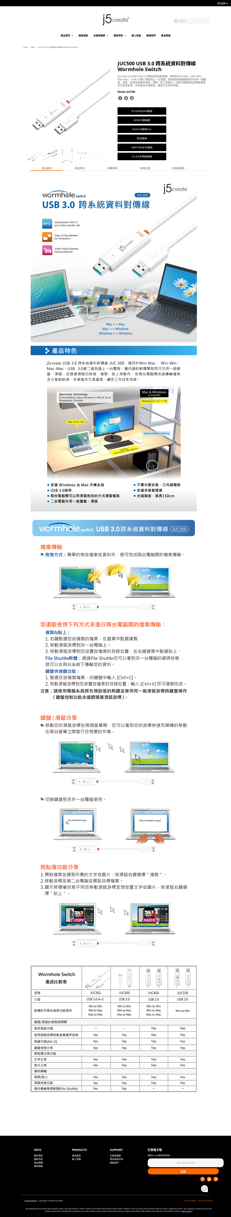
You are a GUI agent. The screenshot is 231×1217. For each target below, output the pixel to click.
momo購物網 (142, 120)
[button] (204, 1189)
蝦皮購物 (142, 138)
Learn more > (187, 1211)
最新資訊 (118, 35)
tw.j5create (58, 1200)
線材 (32, 47)
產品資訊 (65, 35)
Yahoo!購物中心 (142, 129)
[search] (194, 21)
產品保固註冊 (116, 1158)
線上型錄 (136, 35)
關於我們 (38, 1155)
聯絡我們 (151, 35)
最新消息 (38, 1158)
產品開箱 (165, 35)
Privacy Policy (190, 1200)
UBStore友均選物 (141, 147)
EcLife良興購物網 (142, 156)
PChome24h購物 (142, 110)
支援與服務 (99, 35)
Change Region (30, 1200)
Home (25, 47)
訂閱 (183, 1171)
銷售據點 (83, 35)
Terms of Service (205, 1200)
